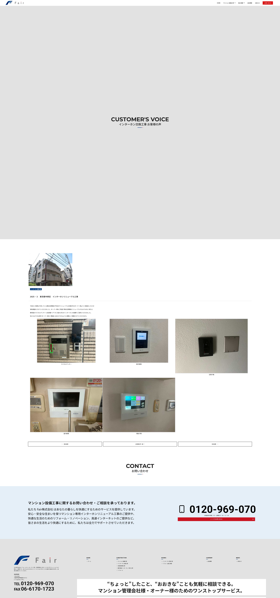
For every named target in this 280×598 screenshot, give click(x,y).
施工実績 (240, 3)
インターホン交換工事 (123, 563)
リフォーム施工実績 (167, 563)
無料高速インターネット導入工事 (125, 568)
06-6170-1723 (34, 589)
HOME (218, 3)
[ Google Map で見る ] (19, 579)
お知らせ (257, 3)
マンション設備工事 (228, 3)
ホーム (89, 561)
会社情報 (249, 3)
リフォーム (120, 570)
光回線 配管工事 (121, 566)
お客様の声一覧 (139, 444)
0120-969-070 (221, 509)
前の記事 (65, 444)
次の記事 (214, 444)
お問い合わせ (267, 3)
